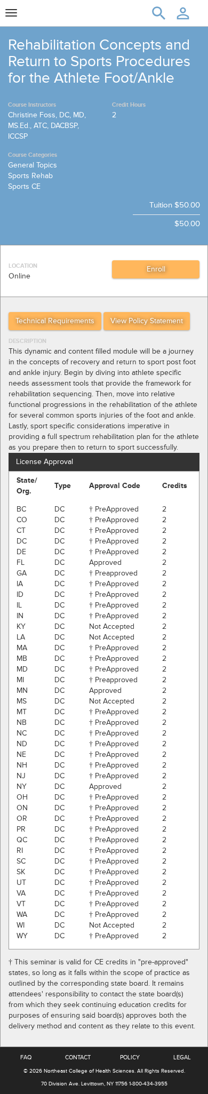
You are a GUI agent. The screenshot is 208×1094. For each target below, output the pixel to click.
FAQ (25, 1057)
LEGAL (182, 1057)
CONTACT (78, 1057)
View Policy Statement (146, 320)
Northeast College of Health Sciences (89, 1071)
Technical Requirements (54, 320)
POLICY (130, 1057)
